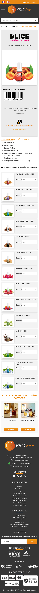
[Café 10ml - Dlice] (8, 336)
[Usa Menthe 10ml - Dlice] (8, 211)
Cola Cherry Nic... (11, 420)
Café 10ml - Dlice (21, 331)
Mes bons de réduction (19, 527)
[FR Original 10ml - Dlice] (8, 195)
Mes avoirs (19, 520)
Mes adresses (19, 522)
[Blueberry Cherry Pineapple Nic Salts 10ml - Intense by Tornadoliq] (28, 410)
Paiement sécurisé (19, 489)
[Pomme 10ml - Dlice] (8, 320)
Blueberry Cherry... (28, 420)
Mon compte (19, 510)
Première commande (19, 500)
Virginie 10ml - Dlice (23, 252)
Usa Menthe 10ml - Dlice (24, 205)
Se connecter (19, 129)
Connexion (34, 2)
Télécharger (23, 139)
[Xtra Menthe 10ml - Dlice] (8, 383)
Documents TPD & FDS (19, 498)
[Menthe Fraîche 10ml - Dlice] (8, 368)
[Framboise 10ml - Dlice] (8, 273)
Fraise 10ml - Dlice (22, 284)
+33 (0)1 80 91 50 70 (21, 460)
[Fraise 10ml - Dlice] (8, 289)
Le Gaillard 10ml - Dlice (24, 221)
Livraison (19, 486)
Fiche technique (8, 139)
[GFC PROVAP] (19, 9)
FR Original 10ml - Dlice (24, 190)
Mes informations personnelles (20, 524)
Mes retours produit (19, 517)
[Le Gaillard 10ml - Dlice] (8, 226)
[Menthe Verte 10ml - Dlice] (8, 352)
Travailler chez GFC (19, 505)
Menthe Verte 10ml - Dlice (25, 347)
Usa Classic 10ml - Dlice (24, 174)
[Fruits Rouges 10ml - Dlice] (8, 305)
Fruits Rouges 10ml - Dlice (25, 299)
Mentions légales (19, 493)
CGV (19, 491)
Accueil (4, 26)
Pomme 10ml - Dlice (22, 315)
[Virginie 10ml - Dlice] (8, 258)
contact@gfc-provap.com (21, 466)
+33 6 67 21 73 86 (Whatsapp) (21, 463)
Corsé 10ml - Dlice (22, 237)
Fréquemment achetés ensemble (19, 167)
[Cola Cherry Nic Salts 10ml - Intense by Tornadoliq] (11, 410)
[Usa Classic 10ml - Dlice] (8, 179)
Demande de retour (19, 503)
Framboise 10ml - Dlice (24, 268)
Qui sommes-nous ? (19, 496)
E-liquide (12, 26)
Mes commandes (19, 515)
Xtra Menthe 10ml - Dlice (25, 378)
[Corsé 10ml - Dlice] (8, 242)
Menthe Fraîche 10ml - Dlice (24, 363)
